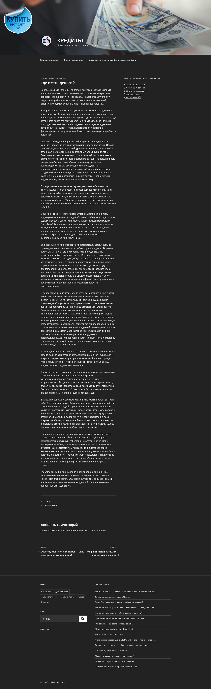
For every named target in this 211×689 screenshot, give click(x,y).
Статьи (48, 501)
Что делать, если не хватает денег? (112, 650)
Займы (80, 596)
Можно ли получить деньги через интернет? (116, 661)
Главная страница (49, 60)
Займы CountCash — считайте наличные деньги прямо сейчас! (125, 591)
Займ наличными (49, 596)
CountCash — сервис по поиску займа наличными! (119, 602)
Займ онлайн (67, 596)
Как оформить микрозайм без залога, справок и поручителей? (124, 607)
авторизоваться (97, 530)
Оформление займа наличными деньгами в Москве (119, 618)
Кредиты (70, 40)
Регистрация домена (135, 87)
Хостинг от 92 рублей (135, 84)
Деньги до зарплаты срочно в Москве (112, 596)
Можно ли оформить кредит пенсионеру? (114, 655)
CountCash (60, 79)
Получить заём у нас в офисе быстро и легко (116, 666)
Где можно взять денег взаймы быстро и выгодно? (119, 612)
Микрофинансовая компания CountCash (114, 628)
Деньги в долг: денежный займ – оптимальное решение (121, 645)
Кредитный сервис (74, 60)
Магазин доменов (133, 93)
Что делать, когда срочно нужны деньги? (114, 623)
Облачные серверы (134, 90)
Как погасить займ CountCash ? (110, 634)
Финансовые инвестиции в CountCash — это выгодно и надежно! (125, 639)
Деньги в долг (51, 505)
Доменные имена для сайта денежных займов (112, 60)
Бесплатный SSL (133, 97)
